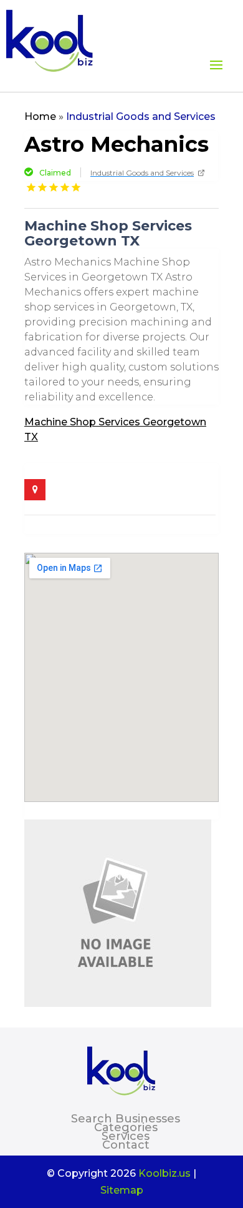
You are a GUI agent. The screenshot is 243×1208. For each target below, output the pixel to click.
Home (40, 116)
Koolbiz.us (164, 1173)
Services (126, 1136)
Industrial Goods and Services (141, 116)
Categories (126, 1127)
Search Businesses (125, 1118)
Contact (126, 1145)
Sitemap (121, 1190)
